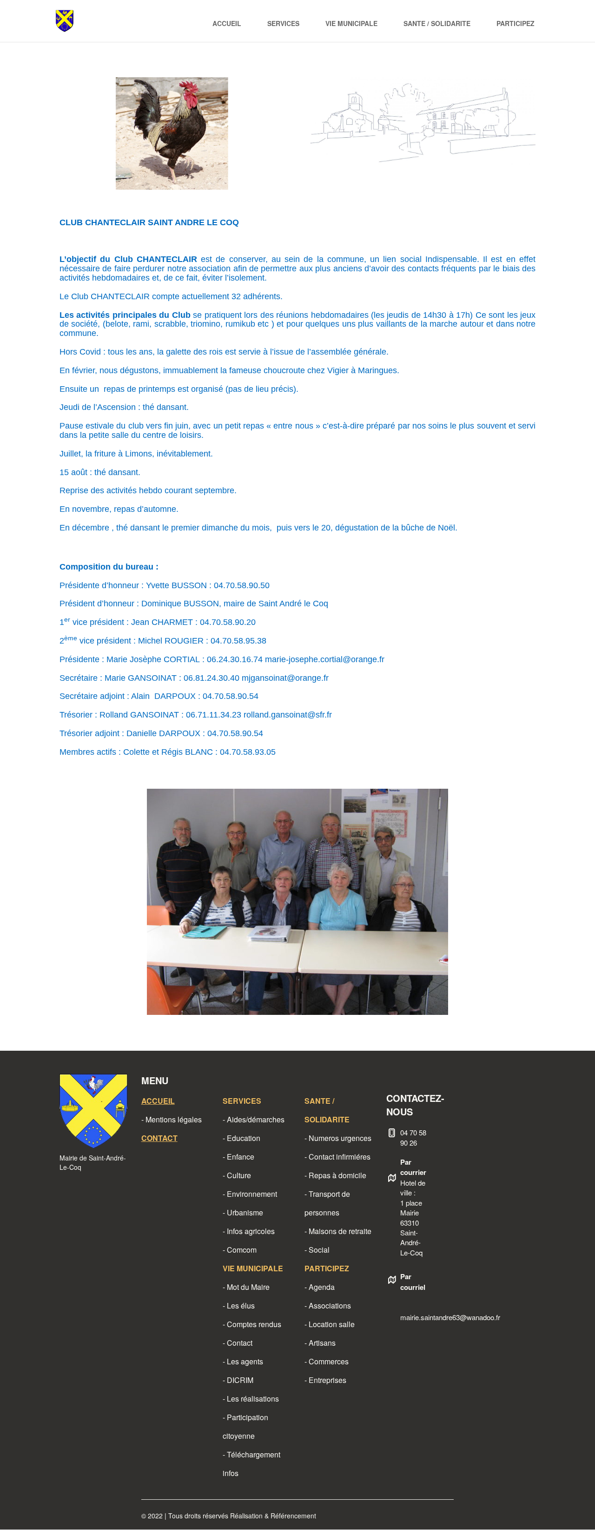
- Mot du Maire (246, 1287)
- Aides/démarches (253, 1119)
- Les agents (243, 1361)
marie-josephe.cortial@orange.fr (324, 659)
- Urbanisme (243, 1212)
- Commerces (326, 1361)
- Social (317, 1249)
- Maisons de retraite (337, 1231)
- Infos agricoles (249, 1231)
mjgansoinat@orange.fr (285, 678)
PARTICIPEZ (515, 23)
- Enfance (238, 1156)
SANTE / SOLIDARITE (436, 23)
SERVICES (283, 23)
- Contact (237, 1342)
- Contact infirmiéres (337, 1156)
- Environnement (250, 1193)
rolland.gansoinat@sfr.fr (288, 714)
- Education (241, 1138)
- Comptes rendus (252, 1324)
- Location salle (329, 1324)
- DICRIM (238, 1380)
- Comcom (240, 1249)
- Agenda (319, 1287)
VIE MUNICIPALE (351, 23)
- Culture (237, 1175)
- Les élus (239, 1305)
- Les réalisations (251, 1398)
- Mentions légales (171, 1119)
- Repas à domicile (335, 1175)
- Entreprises (325, 1380)
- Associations (327, 1305)
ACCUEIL (226, 23)
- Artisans (320, 1342)
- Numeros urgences (337, 1138)
